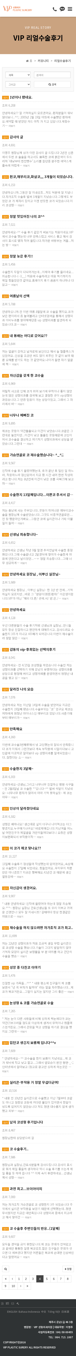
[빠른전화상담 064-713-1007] (54, 9)
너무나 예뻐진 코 (18, 415)
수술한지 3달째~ (18, 768)
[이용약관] (2, 1303)
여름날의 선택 (16, 295)
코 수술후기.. (15, 1148)
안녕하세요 (14, 609)
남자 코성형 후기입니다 (23, 1122)
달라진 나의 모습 (18, 689)
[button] (5, 1269)
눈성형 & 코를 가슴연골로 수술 (28, 1002)
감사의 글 (13, 136)
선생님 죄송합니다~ (20, 534)
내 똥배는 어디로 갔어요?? (25, 335)
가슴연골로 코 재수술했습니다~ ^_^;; (33, 454)
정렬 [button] (69, 1269)
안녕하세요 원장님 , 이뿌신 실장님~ (31, 574)
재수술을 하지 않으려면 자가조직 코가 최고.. (38, 927)
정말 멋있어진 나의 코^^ (24, 216)
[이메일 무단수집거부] (12, 1303)
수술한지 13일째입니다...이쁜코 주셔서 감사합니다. (38, 494)
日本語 (65, 1311)
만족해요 (12, 728)
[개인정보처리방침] (7, 1303)
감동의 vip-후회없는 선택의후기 (29, 649)
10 (13, 1286)
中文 (43, 1311)
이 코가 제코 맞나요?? (22, 848)
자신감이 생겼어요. (20, 887)
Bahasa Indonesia (29, 1311)
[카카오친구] (62, 8)
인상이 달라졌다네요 (21, 808)
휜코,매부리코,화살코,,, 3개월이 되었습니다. (38, 176)
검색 (53, 84)
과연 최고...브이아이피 (22, 1188)
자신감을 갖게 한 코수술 (23, 375)
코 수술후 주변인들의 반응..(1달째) (31, 1228)
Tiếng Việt (54, 1311)
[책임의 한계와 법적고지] (17, 1303)
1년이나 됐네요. (18, 97)
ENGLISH (12, 1311)
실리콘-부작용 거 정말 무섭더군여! (31, 1082)
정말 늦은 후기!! (18, 256)
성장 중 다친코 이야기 (22, 967)
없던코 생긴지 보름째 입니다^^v (29, 1042)
